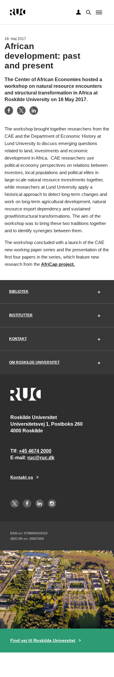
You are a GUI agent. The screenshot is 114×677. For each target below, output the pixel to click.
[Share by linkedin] (33, 110)
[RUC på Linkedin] (39, 503)
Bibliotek (19, 291)
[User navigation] (78, 12)
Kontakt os (21, 477)
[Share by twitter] (21, 110)
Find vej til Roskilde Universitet (42, 640)
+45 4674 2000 (35, 451)
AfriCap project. (58, 264)
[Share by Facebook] (9, 110)
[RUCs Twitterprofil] (14, 503)
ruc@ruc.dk (40, 457)
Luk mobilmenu (99, 12)
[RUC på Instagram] (52, 503)
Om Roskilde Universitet (34, 362)
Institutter (21, 315)
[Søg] (88, 12)
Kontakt (18, 339)
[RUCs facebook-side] (27, 503)
